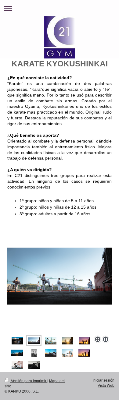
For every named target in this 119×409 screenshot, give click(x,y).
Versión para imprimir (28, 381)
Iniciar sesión (103, 380)
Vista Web (106, 385)
